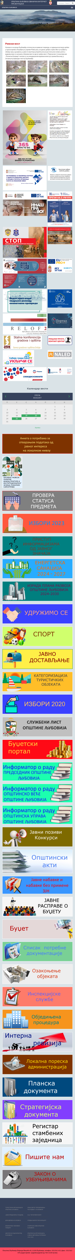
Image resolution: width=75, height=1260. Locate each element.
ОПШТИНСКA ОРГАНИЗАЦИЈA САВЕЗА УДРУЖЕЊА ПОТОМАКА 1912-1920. (36, 1235)
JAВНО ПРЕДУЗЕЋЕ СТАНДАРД (14, 1215)
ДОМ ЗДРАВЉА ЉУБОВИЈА (13, 1220)
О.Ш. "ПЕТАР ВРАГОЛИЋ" (34, 1215)
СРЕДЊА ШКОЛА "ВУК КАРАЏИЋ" (36, 1220)
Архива (37, 427)
